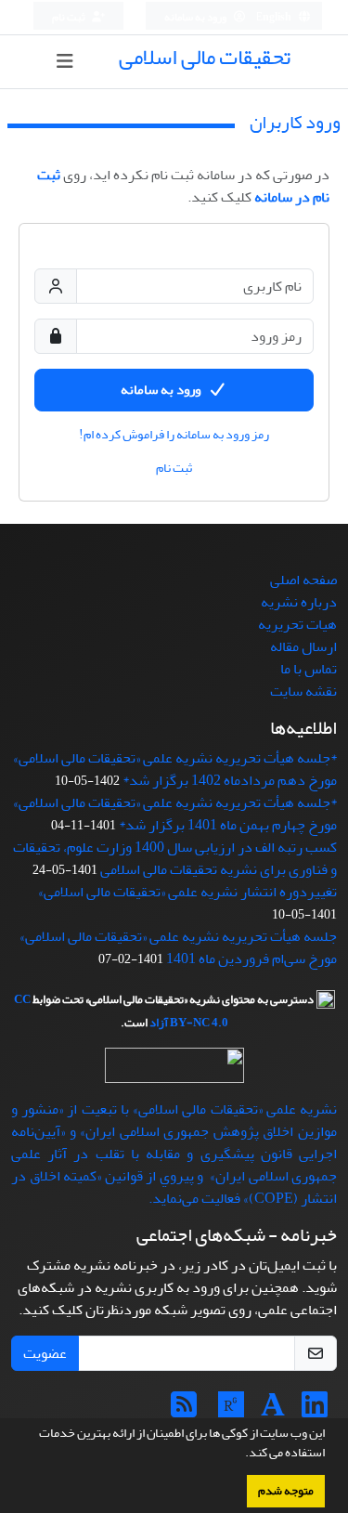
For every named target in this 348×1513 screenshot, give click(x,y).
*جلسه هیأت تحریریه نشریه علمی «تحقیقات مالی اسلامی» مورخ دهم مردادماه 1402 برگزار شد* (175, 769)
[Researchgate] (231, 1411)
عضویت (45, 1353)
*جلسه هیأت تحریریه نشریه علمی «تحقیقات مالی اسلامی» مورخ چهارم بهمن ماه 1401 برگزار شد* (175, 814)
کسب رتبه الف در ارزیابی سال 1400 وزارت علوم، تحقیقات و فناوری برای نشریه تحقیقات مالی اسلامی (175, 858)
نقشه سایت (303, 691)
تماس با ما (308, 669)
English (274, 17)
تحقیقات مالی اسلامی (204, 57)
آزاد (158, 1023)
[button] (240, 1454)
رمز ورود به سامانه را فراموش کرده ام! (174, 434)
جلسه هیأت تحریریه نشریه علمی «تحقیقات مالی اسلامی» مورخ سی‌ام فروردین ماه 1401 (178, 947)
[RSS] (183, 1411)
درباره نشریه (299, 602)
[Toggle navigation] (65, 61)
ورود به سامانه (196, 17)
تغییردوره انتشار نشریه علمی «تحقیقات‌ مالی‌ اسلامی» (187, 892)
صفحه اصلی (303, 579)
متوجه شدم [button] (286, 1491)
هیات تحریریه (297, 624)
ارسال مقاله (303, 646)
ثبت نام (69, 17)
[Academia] (273, 1411)
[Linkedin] (314, 1411)
